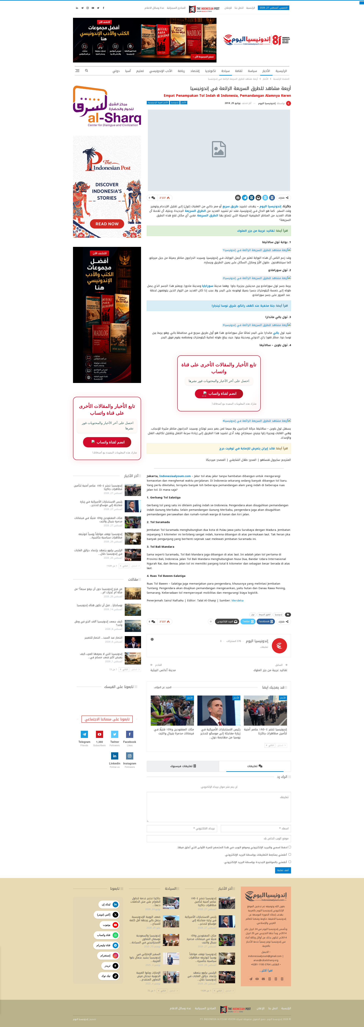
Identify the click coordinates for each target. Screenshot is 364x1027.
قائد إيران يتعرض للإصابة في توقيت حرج (247, 448)
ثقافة (238, 71)
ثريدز (107, 965)
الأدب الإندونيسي (160, 71)
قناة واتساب (103, 935)
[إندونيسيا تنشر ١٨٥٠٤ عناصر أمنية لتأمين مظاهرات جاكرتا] (265, 711)
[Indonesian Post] (204, 9)
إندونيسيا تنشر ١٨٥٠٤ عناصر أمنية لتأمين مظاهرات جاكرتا (98, 487)
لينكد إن (106, 904)
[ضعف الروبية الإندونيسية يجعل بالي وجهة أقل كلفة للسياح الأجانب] (171, 921)
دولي (116, 71)
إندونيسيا (174, 102)
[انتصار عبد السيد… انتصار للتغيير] (133, 642)
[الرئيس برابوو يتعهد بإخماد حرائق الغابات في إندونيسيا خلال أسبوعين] (133, 555)
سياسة (252, 71)
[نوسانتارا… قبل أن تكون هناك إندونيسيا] (133, 610)
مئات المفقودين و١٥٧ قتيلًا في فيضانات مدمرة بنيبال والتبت (98, 519)
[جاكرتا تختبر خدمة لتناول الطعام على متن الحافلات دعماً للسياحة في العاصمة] (171, 903)
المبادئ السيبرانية (176, 7)
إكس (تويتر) (103, 914)
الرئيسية (250, 7)
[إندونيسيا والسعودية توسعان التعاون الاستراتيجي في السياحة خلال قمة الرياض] (171, 940)
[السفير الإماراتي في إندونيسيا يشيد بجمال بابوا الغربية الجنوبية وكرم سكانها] (171, 959)
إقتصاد (195, 71)
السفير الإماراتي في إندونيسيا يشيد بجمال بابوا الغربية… (144, 958)
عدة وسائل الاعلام (154, 7)
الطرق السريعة (265, 614)
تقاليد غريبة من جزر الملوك (256, 230)
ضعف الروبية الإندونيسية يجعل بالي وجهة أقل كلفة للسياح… (144, 920)
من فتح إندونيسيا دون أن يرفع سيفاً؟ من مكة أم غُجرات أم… (98, 590)
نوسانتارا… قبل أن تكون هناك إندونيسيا (99, 605)
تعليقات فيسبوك (181, 766)
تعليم (140, 71)
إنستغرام (105, 955)
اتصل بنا (239, 7)
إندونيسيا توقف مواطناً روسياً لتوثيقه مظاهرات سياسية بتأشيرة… (100, 536)
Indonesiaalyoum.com (175, 476)
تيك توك (105, 975)
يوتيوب (106, 924)
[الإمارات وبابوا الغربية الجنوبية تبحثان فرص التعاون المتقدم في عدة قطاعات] (171, 977)
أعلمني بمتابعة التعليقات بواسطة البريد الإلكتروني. (255, 855)
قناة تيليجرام (103, 945)
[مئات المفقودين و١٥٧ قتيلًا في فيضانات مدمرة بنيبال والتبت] (172, 711)
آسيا (128, 71)
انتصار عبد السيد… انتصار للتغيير (103, 637)
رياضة (181, 71)
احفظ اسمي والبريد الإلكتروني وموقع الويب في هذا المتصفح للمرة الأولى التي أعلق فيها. (232, 847)
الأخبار (266, 71)
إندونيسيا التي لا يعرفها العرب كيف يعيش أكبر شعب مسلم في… (101, 655)
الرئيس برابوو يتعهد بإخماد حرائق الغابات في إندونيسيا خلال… (98, 552)
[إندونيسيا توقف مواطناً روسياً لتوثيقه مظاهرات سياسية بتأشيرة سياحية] (133, 539)
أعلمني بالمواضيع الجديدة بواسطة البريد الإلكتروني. (255, 862)
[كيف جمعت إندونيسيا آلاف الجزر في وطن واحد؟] (133, 626)
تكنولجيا (210, 71)
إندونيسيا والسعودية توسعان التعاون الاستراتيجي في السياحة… (145, 939)
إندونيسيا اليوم (270, 206)
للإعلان (228, 7)
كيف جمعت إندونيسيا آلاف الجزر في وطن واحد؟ (98, 623)
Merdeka (237, 600)
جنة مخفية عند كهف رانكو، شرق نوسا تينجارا (243, 305)
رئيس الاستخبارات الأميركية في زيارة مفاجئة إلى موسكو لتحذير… (101, 503)
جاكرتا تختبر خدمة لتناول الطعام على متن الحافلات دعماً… (145, 902)
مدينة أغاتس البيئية (163, 670)
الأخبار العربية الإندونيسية (158, 102)
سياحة (225, 71)
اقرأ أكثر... (266, 970)
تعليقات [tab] (252, 766)
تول (252, 614)
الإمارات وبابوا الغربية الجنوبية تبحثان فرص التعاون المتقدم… (148, 976)
